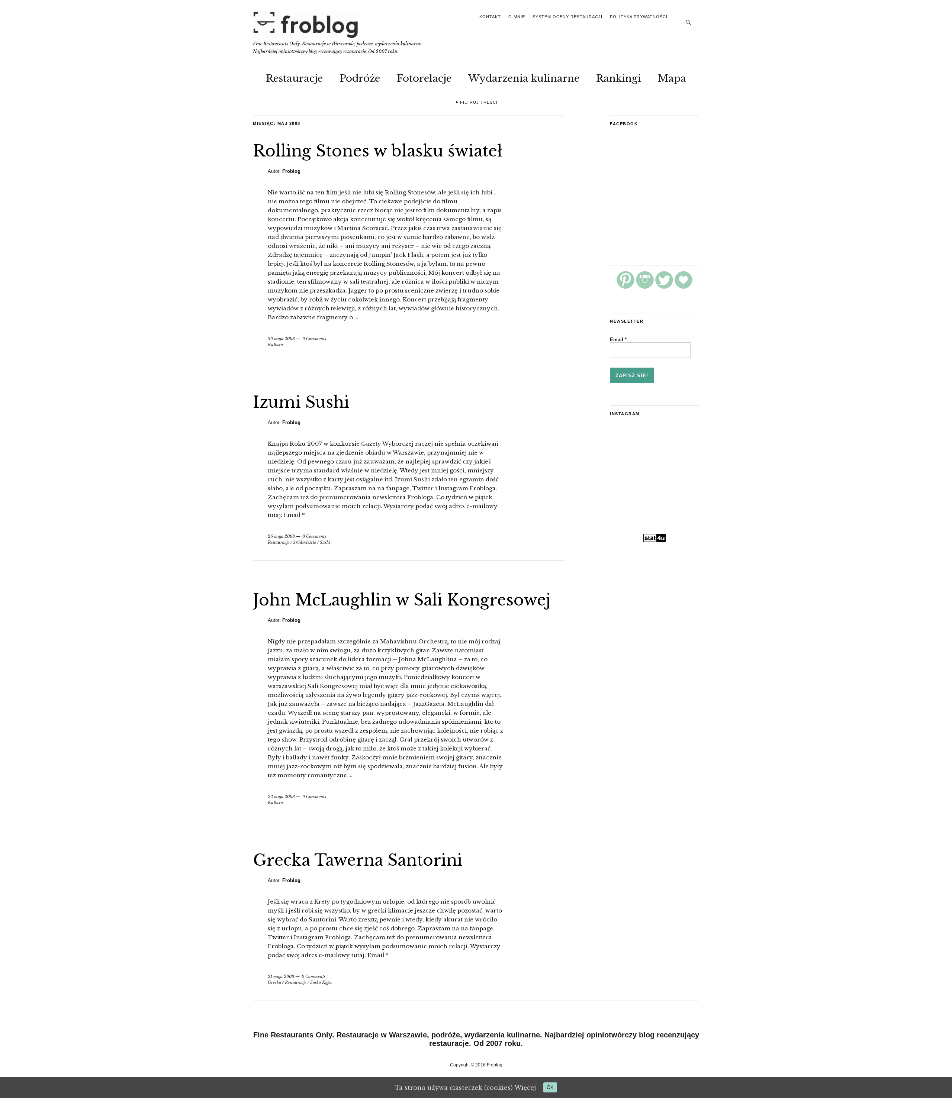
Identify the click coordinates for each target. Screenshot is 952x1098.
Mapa (672, 78)
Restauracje (294, 78)
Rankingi (618, 78)
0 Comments (314, 338)
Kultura (275, 344)
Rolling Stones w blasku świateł (377, 151)
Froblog (291, 171)
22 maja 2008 (281, 796)
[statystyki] (654, 540)
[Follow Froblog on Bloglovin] (683, 287)
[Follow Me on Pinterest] (625, 287)
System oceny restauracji (567, 16)
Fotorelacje (424, 78)
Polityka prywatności (639, 16)
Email (618, 339)
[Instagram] (645, 287)
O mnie (516, 16)
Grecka (274, 982)
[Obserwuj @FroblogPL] (664, 287)
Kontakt (490, 16)
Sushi (325, 542)
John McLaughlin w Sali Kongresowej (401, 600)
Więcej (525, 1087)
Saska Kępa (321, 982)
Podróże (360, 78)
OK (550, 1087)
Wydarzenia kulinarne (523, 78)
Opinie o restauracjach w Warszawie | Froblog (306, 25)
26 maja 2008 (281, 536)
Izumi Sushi (301, 402)
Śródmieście (304, 542)
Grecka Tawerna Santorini (357, 860)
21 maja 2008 (281, 976)
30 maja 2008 (281, 338)
